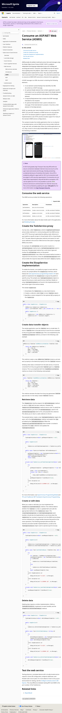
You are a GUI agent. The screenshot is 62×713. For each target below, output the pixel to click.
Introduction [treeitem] (8, 72)
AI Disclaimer (4, 709)
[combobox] (10, 33)
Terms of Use (4, 712)
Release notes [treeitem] (6, 98)
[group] (41, 312)
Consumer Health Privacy (45, 709)
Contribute (28, 709)
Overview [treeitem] (6, 55)
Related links (26, 58)
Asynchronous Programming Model (47, 495)
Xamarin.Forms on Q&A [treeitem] (9, 96)
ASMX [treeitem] (6, 74)
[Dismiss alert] (59, 3)
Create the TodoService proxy (30, 52)
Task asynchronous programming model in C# (42, 274)
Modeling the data (29, 222)
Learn (23, 31)
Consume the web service (29, 50)
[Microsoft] (3, 13)
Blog (21, 709)
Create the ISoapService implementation (33, 54)
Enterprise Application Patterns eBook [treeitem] (11, 109)
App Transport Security (43, 188)
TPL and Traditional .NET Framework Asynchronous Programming (41, 497)
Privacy (35, 709)
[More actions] (59, 31)
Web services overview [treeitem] (11, 69)
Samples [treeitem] (5, 101)
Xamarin (40, 31)
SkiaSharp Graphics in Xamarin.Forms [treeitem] (8, 114)
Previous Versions (31, 31)
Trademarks (13, 712)
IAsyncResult (28, 693)
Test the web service (28, 56)
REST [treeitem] (6, 80)
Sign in (58, 13)
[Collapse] (18, 29)
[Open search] (54, 13)
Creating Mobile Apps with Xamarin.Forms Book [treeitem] (10, 105)
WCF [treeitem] (6, 77)
